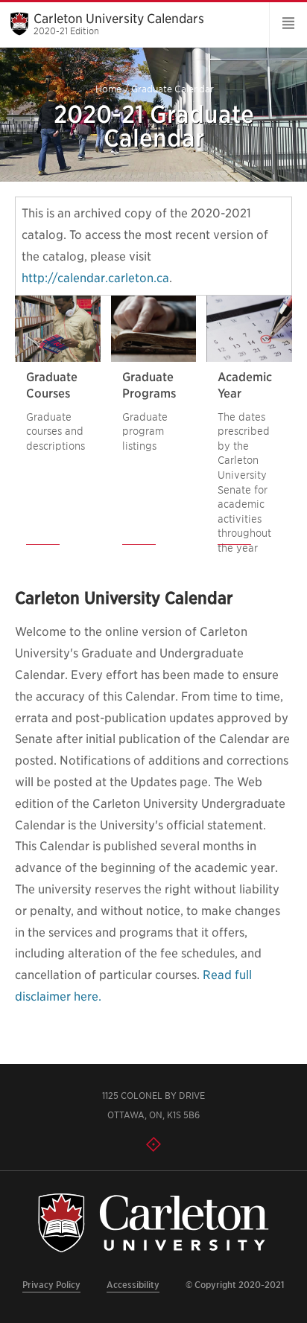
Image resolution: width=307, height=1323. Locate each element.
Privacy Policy (51, 1284)
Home (108, 89)
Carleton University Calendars (119, 23)
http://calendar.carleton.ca (95, 278)
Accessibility (133, 1284)
